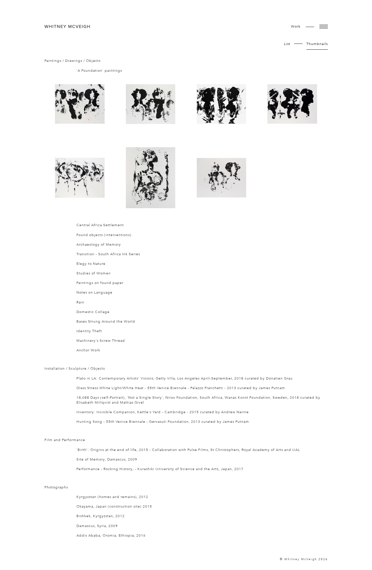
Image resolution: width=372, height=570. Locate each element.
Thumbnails (317, 44)
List (287, 44)
